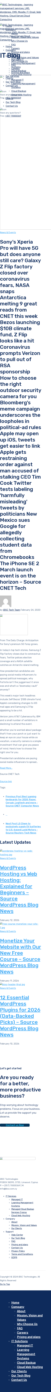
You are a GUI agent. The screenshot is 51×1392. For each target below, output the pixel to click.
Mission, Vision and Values (25, 57)
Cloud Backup (26, 1362)
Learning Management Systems (26, 1354)
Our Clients (16, 1228)
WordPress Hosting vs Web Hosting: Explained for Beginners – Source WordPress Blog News (19, 889)
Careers (15, 68)
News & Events (8, 232)
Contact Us (17, 1247)
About (14, 1222)
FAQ (13, 44)
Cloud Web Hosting (21, 74)
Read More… (6, 768)
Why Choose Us (19, 61)
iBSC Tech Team (11, 610)
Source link (6, 781)
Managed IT (17, 1199)
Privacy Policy (18, 1251)
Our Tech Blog (18, 1238)
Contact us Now (15, 1125)
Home (15, 1302)
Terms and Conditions (22, 1254)
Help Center (17, 1235)
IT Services (11, 1196)
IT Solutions (19, 1341)
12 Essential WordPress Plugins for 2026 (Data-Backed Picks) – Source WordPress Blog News (20, 1016)
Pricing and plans (20, 52)
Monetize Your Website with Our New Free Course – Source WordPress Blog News (20, 956)
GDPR (14, 1257)
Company (11, 50)
